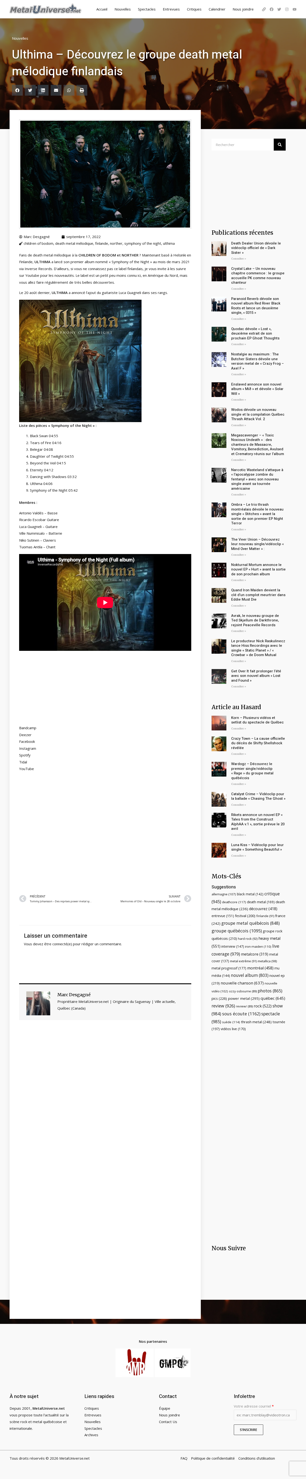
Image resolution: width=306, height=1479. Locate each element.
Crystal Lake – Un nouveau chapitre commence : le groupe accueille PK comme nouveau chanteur (257, 275)
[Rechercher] (280, 145)
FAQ (183, 1458)
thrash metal (256, 1021)
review (223, 1006)
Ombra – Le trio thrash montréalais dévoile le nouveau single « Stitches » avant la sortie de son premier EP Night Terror (257, 514)
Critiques (194, 9)
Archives (91, 1434)
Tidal (23, 762)
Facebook (27, 741)
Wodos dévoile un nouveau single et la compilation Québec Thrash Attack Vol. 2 (257, 414)
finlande (101, 243)
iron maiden (258, 946)
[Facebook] (271, 9)
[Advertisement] (105, 832)
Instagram (27, 748)
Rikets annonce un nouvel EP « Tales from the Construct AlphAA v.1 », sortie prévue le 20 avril (257, 822)
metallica (267, 961)
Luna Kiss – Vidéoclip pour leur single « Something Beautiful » (257, 847)
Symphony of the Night (71, 425)
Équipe (164, 1408)
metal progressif (229, 968)
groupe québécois (237, 931)
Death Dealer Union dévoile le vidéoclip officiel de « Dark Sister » (256, 248)
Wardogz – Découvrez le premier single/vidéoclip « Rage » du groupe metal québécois (252, 771)
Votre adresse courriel (254, 1406)
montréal (260, 968)
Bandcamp (27, 727)
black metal (250, 894)
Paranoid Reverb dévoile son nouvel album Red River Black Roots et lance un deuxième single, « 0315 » (255, 305)
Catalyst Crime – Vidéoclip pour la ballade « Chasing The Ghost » (258, 796)
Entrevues (171, 9)
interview (232, 946)
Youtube (32, 275)
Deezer (25, 734)
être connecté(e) (58, 943)
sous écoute (241, 1014)
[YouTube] (294, 9)
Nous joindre (243, 9)
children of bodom (38, 243)
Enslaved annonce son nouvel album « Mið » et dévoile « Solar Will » (257, 389)
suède (231, 1022)
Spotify (25, 755)
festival (245, 915)
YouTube (26, 768)
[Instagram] (287, 9)
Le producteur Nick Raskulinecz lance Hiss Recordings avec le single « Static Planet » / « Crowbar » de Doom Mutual (258, 648)
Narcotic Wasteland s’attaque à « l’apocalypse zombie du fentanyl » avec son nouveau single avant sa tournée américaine (257, 479)
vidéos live (233, 1029)
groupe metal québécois (250, 923)
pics (219, 998)
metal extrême (243, 961)
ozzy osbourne (243, 991)
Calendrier (217, 9)
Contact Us (168, 1421)
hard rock (247, 938)
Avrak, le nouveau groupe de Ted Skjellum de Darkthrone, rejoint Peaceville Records (255, 620)
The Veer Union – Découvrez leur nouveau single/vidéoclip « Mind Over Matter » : (257, 544)
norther (116, 243)
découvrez (263, 908)
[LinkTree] (264, 9)
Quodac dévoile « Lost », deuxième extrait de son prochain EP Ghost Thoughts (255, 333)
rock (263, 1006)
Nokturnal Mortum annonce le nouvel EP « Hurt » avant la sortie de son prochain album (258, 569)
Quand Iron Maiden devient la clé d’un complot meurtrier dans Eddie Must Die (258, 594)
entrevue (223, 916)
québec (273, 998)
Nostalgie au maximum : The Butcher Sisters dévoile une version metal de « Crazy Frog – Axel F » (257, 361)
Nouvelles (123, 9)
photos (270, 991)
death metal (261, 902)
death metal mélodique (74, 243)
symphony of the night (142, 243)
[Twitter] (279, 9)
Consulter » (238, 258)
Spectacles (147, 9)
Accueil (101, 9)
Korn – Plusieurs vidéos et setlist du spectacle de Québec (257, 720)
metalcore (254, 954)
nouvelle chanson (242, 983)
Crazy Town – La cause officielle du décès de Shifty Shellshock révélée (258, 743)
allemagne (224, 894)
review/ (244, 1006)
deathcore (234, 902)
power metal (244, 998)
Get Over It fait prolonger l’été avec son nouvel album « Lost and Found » (256, 676)
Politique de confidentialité (213, 1458)
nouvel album (249, 975)
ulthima (169, 243)
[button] (17, 90)
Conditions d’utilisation (256, 1458)
